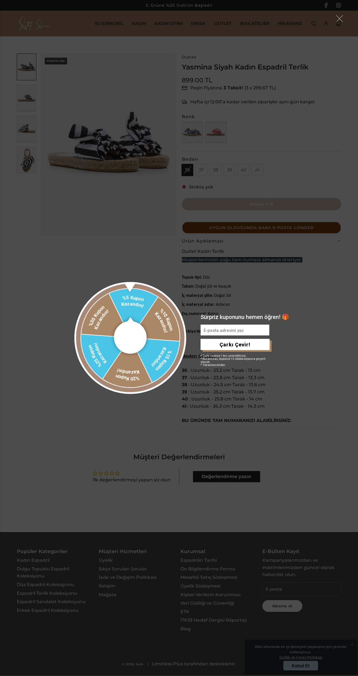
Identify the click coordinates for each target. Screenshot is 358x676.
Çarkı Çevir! (235, 345)
